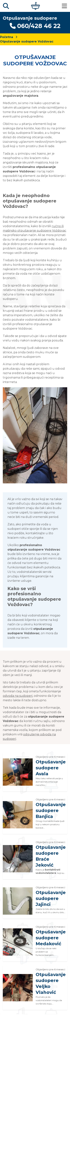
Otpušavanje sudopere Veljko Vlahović (51, 983)
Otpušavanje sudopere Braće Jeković (51, 856)
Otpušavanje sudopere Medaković (51, 937)
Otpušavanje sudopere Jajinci (51, 898)
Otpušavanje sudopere (30, 18)
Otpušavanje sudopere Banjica (51, 810)
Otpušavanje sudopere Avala (51, 767)
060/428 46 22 (38, 26)
